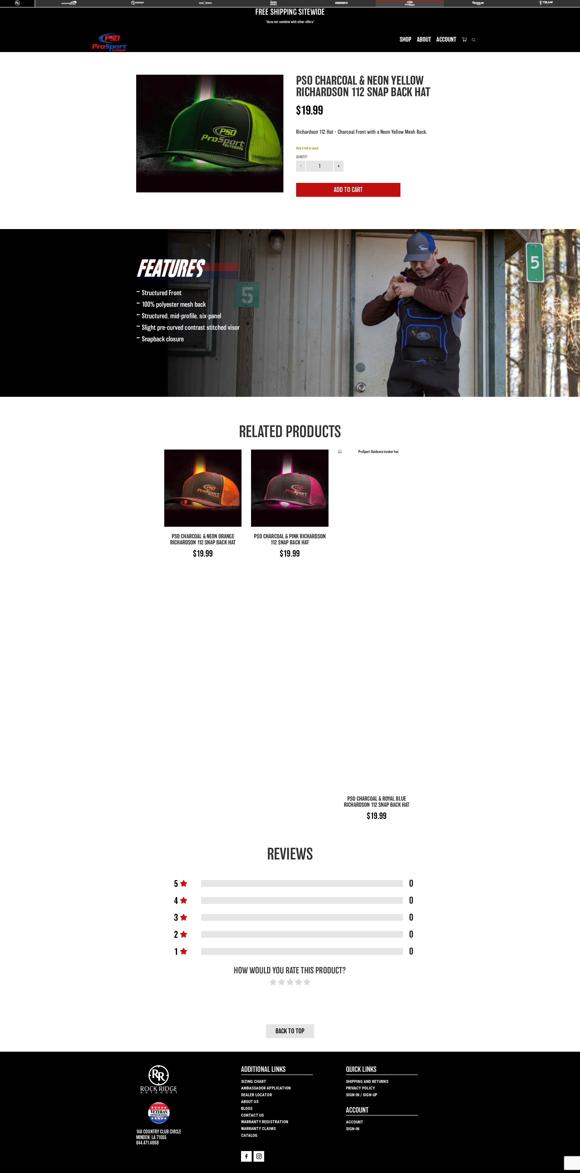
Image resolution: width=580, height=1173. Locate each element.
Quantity (301, 157)
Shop (406, 39)
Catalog (249, 1135)
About (424, 39)
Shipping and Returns (367, 1081)
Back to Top (290, 1031)
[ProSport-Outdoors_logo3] (109, 42)
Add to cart (348, 189)
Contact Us (252, 1115)
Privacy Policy (360, 1088)
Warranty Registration (264, 1121)
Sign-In (353, 1128)
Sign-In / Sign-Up (361, 1094)
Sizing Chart (253, 1081)
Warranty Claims (258, 1128)
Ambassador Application (266, 1088)
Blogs (247, 1108)
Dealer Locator (256, 1094)
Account (446, 39)
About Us (250, 1101)
